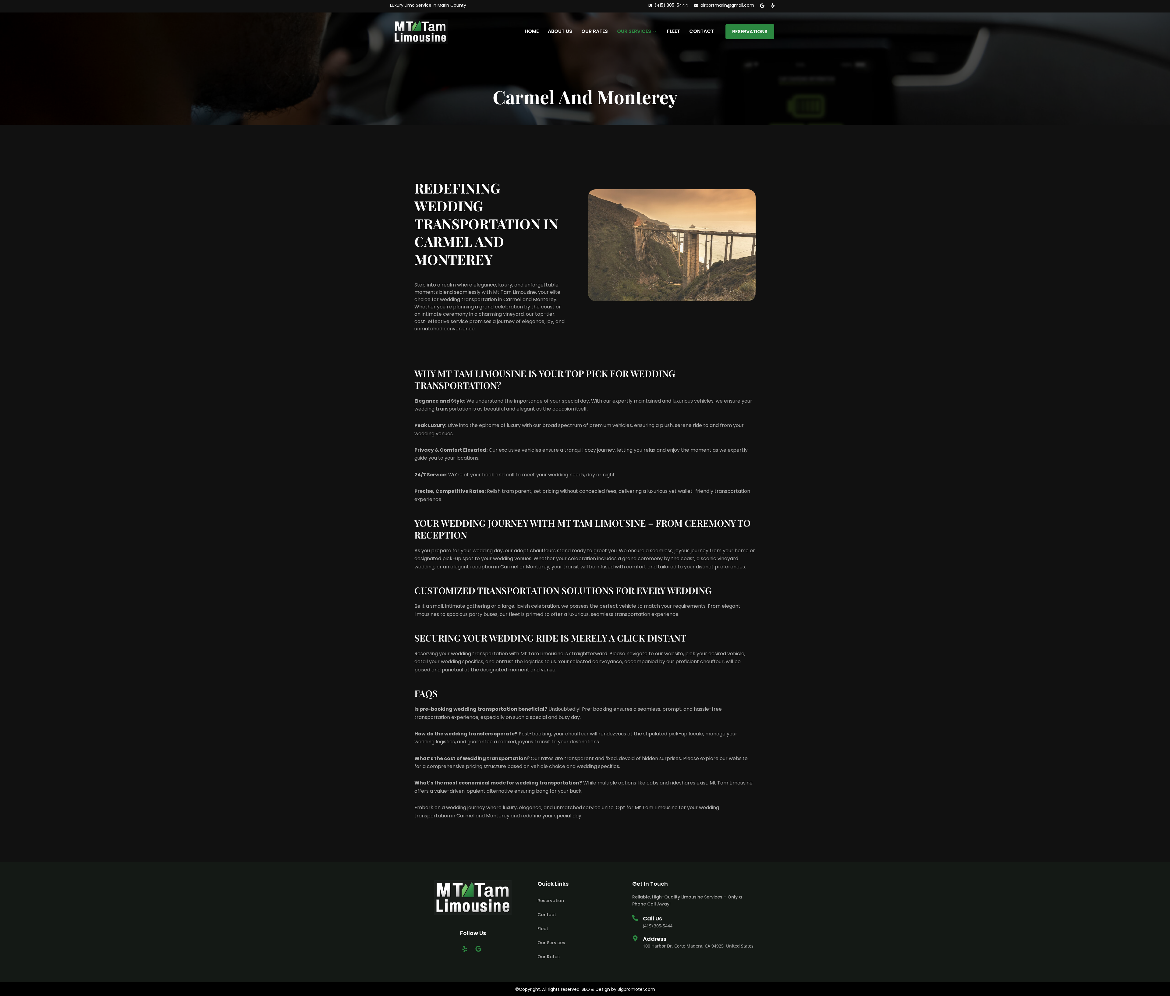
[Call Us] (635, 918)
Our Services (634, 31)
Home (532, 31)
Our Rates (594, 31)
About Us (560, 31)
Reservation (550, 901)
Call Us (652, 918)
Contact (701, 31)
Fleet (673, 31)
